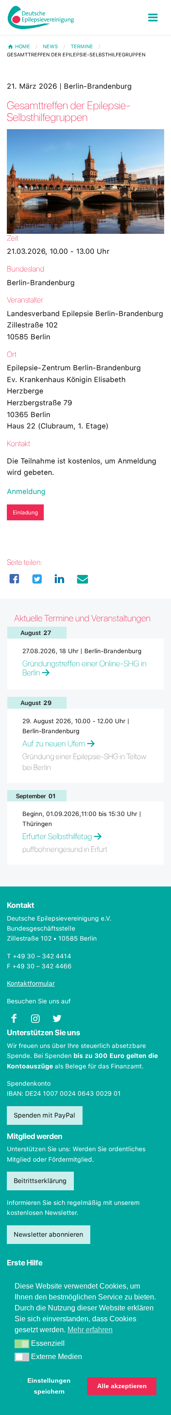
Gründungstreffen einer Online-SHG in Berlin (84, 668)
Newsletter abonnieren (48, 1234)
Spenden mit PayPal (44, 1115)
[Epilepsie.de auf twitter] (61, 1020)
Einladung (25, 512)
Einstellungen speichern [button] (49, 1386)
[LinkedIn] (59, 579)
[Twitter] (37, 579)
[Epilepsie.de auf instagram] (39, 1020)
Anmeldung (26, 491)
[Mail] (82, 579)
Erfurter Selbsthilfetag (57, 836)
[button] (22, 1344)
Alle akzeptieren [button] (122, 1386)
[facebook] (14, 579)
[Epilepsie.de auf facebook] (17, 1020)
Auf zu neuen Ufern (53, 743)
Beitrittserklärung (40, 1180)
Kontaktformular (31, 983)
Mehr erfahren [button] (90, 1330)
